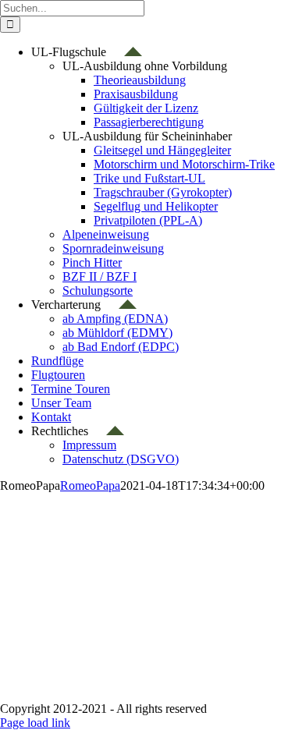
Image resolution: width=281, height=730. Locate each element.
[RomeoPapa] (101, 489)
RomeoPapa (214, 548)
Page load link (35, 722)
